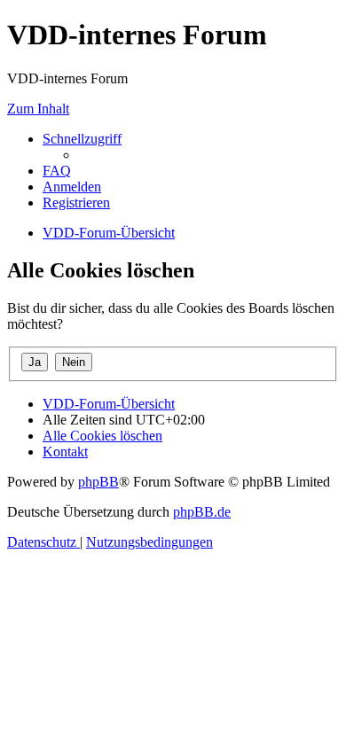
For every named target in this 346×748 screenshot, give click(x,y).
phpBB (98, 481)
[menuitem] (57, 170)
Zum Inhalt (38, 108)
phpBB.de (202, 511)
